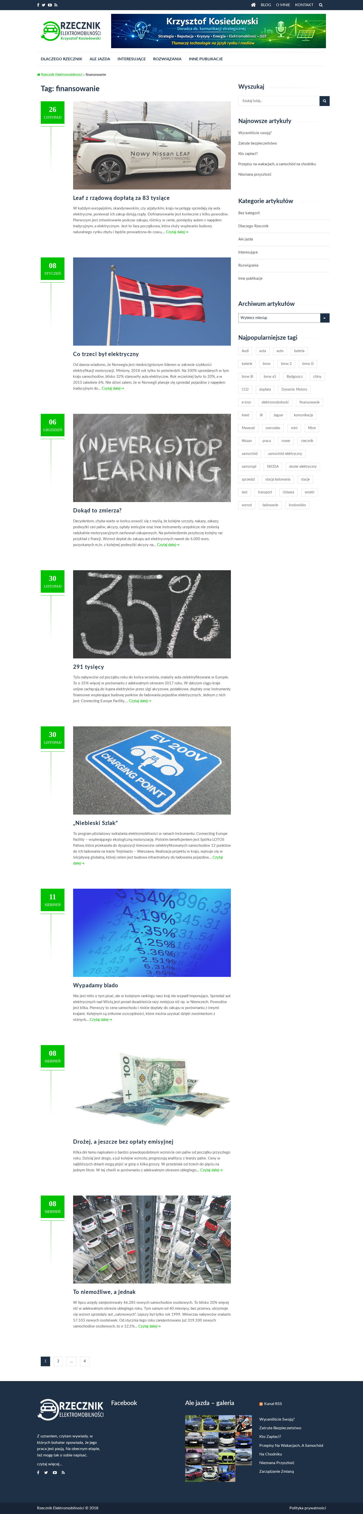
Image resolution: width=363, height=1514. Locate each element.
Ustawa (288, 492)
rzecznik (307, 441)
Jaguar (278, 415)
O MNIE (283, 5)
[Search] (325, 101)
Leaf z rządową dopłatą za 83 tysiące (121, 198)
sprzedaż (248, 479)
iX (261, 415)
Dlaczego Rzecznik (253, 226)
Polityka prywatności (307, 1508)
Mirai (312, 428)
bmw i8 (247, 376)
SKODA (273, 466)
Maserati (248, 428)
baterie (247, 364)
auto (280, 351)
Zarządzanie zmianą (276, 1471)
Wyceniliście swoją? (255, 133)
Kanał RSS (273, 1404)
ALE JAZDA (100, 59)
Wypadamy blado (95, 985)
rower (286, 441)
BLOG (266, 5)
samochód (250, 454)
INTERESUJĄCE (132, 59)
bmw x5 (270, 376)
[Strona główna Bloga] (253, 5)
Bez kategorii (249, 213)
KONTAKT (304, 5)
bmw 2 (286, 364)
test (244, 492)
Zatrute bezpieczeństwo (257, 143)
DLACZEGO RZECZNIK (61, 59)
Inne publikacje (250, 278)
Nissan (247, 441)
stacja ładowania (277, 479)
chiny (317, 376)
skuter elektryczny (303, 466)
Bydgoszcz (294, 376)
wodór (310, 492)
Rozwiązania (248, 265)
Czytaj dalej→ (176, 232)
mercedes (273, 428)
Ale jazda (245, 239)
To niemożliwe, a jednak (104, 1292)
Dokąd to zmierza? (97, 510)
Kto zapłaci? (248, 154)
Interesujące (248, 252)
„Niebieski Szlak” (95, 823)
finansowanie (310, 402)
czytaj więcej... (49, 1464)
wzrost (247, 505)
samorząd (249, 466)
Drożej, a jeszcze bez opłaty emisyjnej (123, 1142)
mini (294, 428)
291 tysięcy (88, 667)
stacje (305, 479)
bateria (299, 351)
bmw (266, 364)
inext (245, 415)
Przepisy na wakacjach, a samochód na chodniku (277, 164)
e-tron (246, 402)
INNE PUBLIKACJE (206, 59)
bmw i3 (308, 364)
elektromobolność (275, 402)
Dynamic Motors (294, 389)
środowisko (297, 505)
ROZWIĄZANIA (167, 59)
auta (262, 351)
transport (265, 492)
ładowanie (270, 505)
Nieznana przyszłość (254, 174)
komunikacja (303, 415)
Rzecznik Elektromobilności (61, 75)
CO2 (245, 389)
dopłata (265, 389)
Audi (245, 351)
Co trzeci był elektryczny (106, 354)
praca (266, 441)
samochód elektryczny (285, 454)
